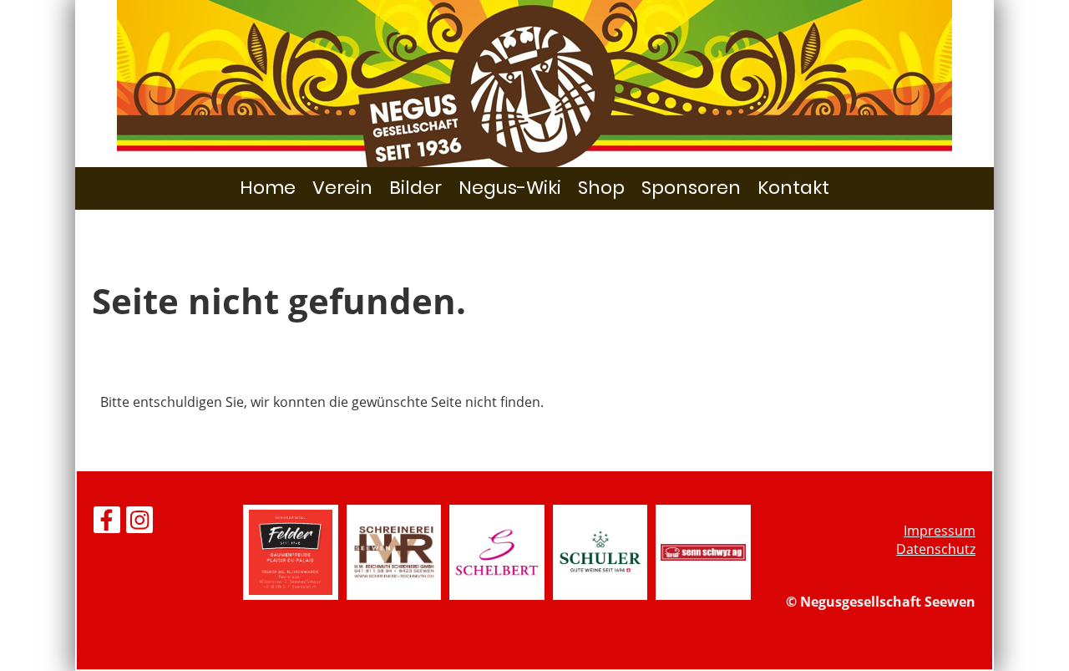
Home (268, 188)
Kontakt (793, 188)
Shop (601, 188)
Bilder (415, 188)
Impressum (939, 530)
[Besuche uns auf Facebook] (107, 523)
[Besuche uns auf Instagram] (139, 523)
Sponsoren (691, 188)
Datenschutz (935, 549)
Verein (342, 188)
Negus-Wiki (510, 188)
